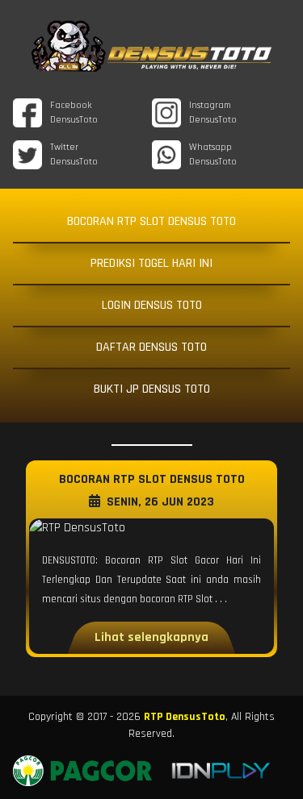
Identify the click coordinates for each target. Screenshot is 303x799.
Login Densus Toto (152, 305)
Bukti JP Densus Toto (152, 389)
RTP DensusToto (184, 717)
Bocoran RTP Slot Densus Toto (151, 221)
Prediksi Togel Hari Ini (151, 263)
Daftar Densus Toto (151, 347)
